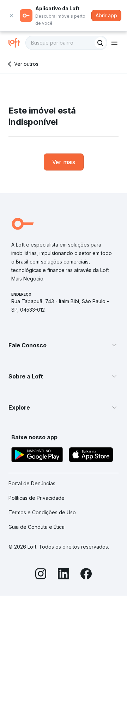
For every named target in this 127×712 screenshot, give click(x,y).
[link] (64, 162)
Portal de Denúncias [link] (31, 483)
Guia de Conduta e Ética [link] (36, 527)
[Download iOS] (91, 455)
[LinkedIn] (63, 574)
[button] (63, 345)
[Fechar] (11, 15)
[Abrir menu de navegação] (114, 43)
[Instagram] (41, 574)
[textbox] (66, 43)
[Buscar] (100, 42)
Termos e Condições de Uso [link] (42, 512)
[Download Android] (37, 455)
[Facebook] (86, 574)
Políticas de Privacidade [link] (36, 498)
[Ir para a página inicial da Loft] (16, 42)
